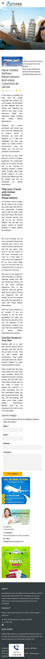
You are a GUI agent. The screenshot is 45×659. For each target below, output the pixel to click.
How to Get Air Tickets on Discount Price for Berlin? (32, 64)
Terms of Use (6, 656)
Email (6, 435)
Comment (7, 452)
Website (6, 443)
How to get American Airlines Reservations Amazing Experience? (31, 71)
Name (6, 426)
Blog (19, 90)
